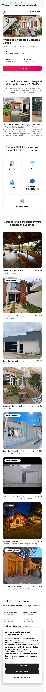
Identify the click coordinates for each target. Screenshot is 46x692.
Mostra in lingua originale (27, 5)
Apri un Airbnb (34, 12)
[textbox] (12, 61)
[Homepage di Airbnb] (4, 11)
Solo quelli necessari (22, 672)
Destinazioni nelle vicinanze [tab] (13, 606)
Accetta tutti (22, 666)
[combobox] (22, 53)
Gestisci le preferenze (22, 677)
